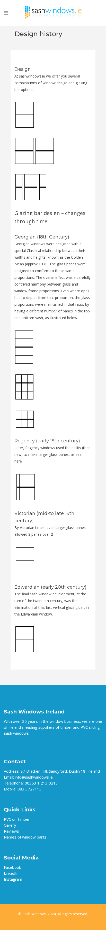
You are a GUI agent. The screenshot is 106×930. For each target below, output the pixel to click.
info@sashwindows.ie (34, 777)
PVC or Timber (17, 819)
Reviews (11, 831)
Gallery (10, 825)
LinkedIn (11, 873)
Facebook (12, 867)
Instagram (13, 879)
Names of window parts (25, 837)
